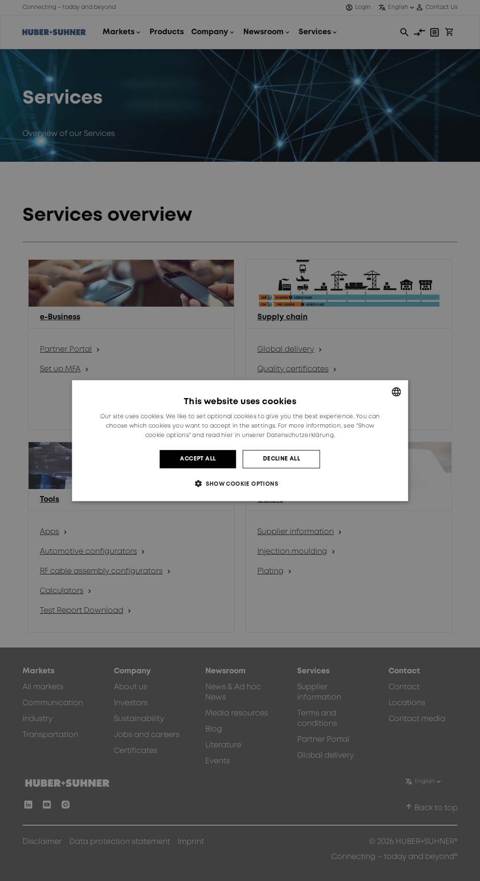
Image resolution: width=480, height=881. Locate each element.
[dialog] (240, 440)
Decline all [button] (281, 458)
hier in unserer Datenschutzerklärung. (278, 435)
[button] (240, 483)
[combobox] (396, 391)
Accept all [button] (198, 458)
